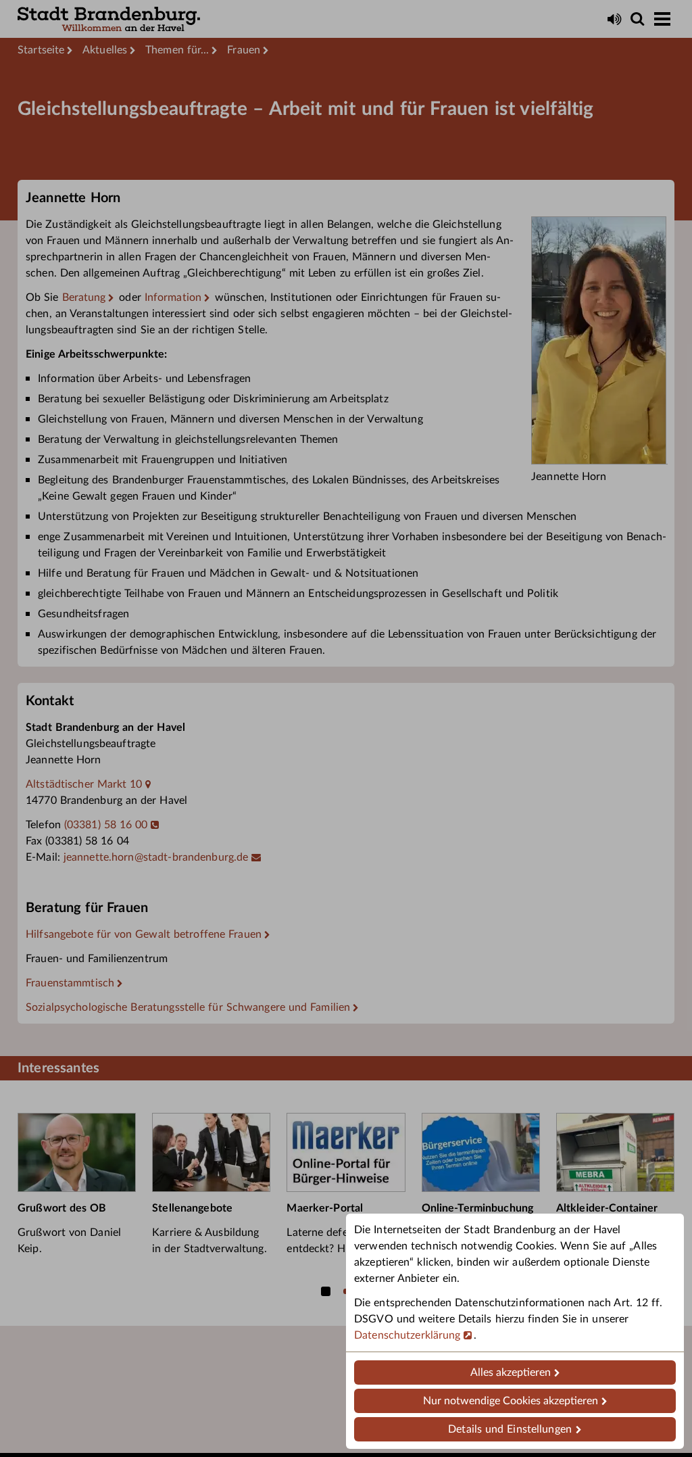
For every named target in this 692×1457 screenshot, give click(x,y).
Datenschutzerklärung (407, 1335)
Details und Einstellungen (510, 1429)
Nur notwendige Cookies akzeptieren (510, 1400)
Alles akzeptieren (510, 1372)
